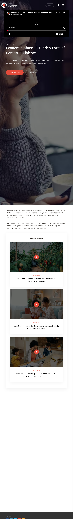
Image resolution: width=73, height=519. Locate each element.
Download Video (14, 72)
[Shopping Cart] (58, 5)
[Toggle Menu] (63, 5)
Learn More (34, 72)
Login (50, 5)
